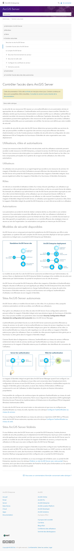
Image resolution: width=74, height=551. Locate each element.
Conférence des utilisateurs (47, 528)
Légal (50, 547)
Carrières (41, 522)
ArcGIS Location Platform (46, 506)
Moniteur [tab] (8, 30)
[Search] (58, 3)
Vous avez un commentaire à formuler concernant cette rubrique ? (48, 475)
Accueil (5, 497)
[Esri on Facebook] (7, 541)
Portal (4, 500)
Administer (6, 19)
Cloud (5, 509)
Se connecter (67, 3)
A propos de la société (45, 520)
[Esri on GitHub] (10, 541)
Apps (4, 512)
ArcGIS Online (42, 497)
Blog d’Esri (41, 525)
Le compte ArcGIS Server (13, 50)
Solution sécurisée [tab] (11, 38)
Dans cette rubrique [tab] (10, 103)
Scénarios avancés (13, 67)
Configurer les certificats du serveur (19, 63)
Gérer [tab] (7, 34)
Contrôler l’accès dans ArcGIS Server (17, 46)
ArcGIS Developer (44, 509)
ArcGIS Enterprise (43, 503)
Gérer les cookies (43, 547)
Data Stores (6, 506)
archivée (28, 91)
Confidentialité (32, 547)
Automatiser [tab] (9, 71)
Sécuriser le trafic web (15, 59)
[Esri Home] (6, 535)
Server (5, 503)
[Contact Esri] (13, 541)
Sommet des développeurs (47, 531)
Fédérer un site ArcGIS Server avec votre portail (46, 461)
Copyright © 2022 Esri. (9, 547)
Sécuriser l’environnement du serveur (19, 55)
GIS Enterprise (12, 3)
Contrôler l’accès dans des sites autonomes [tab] (19, 75)
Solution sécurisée (17, 19)
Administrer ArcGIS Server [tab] (13, 26)
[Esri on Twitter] (4, 541)
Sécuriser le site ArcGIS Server (15, 42)
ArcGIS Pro (41, 500)
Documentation (8, 515)
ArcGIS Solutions (43, 512)
